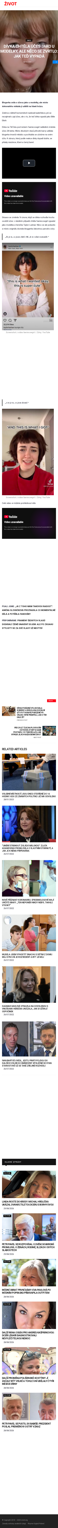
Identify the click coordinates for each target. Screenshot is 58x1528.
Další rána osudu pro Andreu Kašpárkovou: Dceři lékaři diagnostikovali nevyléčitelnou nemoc (28, 1335)
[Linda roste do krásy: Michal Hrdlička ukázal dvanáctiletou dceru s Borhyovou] (29, 1184)
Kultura (7, 1173)
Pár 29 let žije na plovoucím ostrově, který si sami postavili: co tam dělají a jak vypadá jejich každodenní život (26, 732)
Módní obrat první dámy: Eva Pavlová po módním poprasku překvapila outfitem (26, 1291)
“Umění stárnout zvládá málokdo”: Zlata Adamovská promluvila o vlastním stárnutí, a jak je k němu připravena (27, 848)
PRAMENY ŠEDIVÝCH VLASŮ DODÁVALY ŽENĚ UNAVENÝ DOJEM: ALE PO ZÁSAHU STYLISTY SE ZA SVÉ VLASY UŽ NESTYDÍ (27, 624)
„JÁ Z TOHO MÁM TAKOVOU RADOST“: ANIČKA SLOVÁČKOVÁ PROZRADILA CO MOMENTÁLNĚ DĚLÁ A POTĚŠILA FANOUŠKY (28, 610)
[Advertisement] (29, 366)
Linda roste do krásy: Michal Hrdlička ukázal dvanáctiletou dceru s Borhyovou (27, 1203)
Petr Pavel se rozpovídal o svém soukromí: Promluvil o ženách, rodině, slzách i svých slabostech (28, 1247)
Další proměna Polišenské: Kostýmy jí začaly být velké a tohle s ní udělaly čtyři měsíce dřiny (28, 1381)
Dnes (29, 40)
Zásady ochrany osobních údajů (14, 1524)
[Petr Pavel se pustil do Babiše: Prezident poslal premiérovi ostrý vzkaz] (29, 1406)
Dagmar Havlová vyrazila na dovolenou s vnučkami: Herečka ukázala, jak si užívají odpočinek (25, 1009)
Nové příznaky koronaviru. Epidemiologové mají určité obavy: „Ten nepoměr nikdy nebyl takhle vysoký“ (28, 902)
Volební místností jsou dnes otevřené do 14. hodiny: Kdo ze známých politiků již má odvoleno (29, 795)
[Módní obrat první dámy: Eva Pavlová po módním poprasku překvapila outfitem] (29, 1272)
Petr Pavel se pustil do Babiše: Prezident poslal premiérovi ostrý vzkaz (26, 1425)
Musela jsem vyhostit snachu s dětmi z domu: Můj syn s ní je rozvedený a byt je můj (27, 955)
